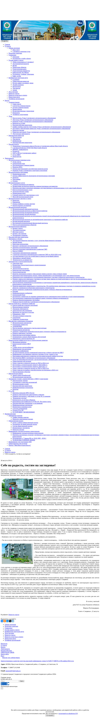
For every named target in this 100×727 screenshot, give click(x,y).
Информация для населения (21, 349)
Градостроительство (19, 272)
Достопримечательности (20, 64)
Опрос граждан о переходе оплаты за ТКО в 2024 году (30, 363)
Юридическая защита (16, 373)
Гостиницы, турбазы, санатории (23, 74)
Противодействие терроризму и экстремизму (27, 403)
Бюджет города (17, 228)
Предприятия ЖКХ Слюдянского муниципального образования (33, 358)
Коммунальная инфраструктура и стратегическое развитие (28, 340)
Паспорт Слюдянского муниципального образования (30, 246)
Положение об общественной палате (24, 424)
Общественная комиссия (20, 81)
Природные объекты (19, 67)
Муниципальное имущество (21, 323)
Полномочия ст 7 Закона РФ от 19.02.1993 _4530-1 (29, 438)
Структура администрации (21, 106)
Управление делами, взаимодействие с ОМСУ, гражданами (28, 379)
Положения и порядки (19, 235)
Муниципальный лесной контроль (24, 214)
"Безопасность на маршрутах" (22, 260)
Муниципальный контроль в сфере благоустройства (29, 211)
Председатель (17, 137)
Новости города (14, 93)
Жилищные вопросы (19, 342)
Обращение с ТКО (18, 314)
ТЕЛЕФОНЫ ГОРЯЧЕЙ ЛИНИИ (23, 440)
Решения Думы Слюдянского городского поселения (29, 170)
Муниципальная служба (20, 384)
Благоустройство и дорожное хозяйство (22, 303)
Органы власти (14, 144)
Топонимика (16, 267)
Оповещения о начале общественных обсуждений (29, 337)
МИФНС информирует (20, 149)
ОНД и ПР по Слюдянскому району (24, 153)
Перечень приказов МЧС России (23, 393)
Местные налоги (18, 232)
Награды (15, 389)
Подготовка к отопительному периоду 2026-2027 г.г (29, 366)
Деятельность (9, 158)
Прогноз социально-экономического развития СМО (29, 249)
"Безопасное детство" (19, 398)
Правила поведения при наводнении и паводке (28, 394)
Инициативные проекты (20, 307)
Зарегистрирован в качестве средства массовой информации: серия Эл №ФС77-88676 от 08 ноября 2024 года (37, 661)
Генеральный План (18, 295)
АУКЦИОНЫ (17, 326)
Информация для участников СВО (20, 442)
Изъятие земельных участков (22, 333)
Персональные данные (20, 380)
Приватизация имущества (21, 330)
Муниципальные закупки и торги (20, 198)
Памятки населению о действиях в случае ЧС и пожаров (31, 396)
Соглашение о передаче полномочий (24, 382)
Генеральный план (18, 163)
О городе (8, 46)
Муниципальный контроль (18, 207)
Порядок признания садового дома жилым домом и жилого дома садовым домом (39, 274)
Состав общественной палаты (22, 426)
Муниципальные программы (18, 172)
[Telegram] (13, 621)
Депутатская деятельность (21, 134)
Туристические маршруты (21, 71)
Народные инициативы (20, 244)
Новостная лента (14, 97)
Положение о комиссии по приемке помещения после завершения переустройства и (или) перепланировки (48, 296)
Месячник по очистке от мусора (23, 312)
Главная (7, 44)
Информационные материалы (22, 405)
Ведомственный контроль (21, 221)
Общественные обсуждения (21, 361)
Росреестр (15, 151)
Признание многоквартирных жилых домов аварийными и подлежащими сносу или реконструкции (46, 275)
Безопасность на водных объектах (23, 400)
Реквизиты (16, 113)
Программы (16, 179)
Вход (2, 656)
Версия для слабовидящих (11, 657)
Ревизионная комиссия (16, 135)
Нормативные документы (21, 428)
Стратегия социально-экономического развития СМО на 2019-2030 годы (36, 254)
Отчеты (15, 181)
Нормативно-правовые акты (21, 407)
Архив (14, 90)
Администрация (14, 102)
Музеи (14, 65)
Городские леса (17, 263)
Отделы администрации (20, 107)
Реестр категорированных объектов (24, 225)
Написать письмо (18, 130)
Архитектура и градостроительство (20, 261)
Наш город (16, 50)
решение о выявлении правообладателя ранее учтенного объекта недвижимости (39, 331)
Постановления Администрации (23, 165)
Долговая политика (18, 230)
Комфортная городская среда (18, 78)
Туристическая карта (19, 69)
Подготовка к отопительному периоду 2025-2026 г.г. (29, 365)
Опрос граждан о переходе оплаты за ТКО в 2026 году (30, 368)
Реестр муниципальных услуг (22, 190)
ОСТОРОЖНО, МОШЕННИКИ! (23, 412)
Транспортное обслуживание (22, 310)
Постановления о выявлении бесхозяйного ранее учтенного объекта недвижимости (40, 298)
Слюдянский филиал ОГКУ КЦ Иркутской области (29, 148)
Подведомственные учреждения (23, 111)
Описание (15, 57)
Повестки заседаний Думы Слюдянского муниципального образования (36, 132)
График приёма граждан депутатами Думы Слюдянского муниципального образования (41, 127)
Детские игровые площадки (21, 316)
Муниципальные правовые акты (19, 160)
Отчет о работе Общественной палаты (25, 422)
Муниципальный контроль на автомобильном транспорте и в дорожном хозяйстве (40, 219)
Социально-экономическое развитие (24, 253)
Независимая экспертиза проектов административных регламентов (35, 186)
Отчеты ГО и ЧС (18, 410)
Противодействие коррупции (22, 125)
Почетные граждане (15, 53)
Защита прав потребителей (21, 375)
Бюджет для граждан (19, 233)
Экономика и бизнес (15, 239)
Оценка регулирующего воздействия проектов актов (30, 169)
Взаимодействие (10, 414)
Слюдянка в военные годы (21, 51)
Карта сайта (5, 654)
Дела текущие (13, 92)
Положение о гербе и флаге (21, 58)
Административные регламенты (23, 184)
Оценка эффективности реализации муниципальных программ (33, 176)
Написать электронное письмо (22, 419)
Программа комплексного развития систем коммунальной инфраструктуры (37, 356)
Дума (10, 116)
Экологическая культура (20, 268)
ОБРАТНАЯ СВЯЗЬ (7, 652)
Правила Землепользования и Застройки (26, 300)
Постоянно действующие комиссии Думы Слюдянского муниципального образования (41, 128)
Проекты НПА (17, 167)
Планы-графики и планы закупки (23, 204)
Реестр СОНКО (17, 251)
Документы (16, 88)
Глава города (16, 104)
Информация (16, 141)
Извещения (16, 202)
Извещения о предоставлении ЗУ (23, 338)
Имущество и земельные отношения (21, 321)
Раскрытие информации (20, 351)
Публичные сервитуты (20, 324)
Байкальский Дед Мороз (20, 72)
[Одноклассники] (5, 621)
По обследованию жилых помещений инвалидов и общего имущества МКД (37, 352)
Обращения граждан (15, 415)
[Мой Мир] (7, 621)
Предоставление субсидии (21, 372)
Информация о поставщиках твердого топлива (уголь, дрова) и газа (35, 354)
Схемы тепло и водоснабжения (22, 347)
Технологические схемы (20, 191)
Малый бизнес (17, 242)
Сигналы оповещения (19, 408)
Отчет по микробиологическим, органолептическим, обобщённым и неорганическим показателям (45, 359)
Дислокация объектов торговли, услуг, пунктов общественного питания (36, 240)
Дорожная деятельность (20, 309)
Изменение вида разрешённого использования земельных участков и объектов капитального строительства (48, 277)
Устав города (16, 162)
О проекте (15, 79)
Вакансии (4, 643)
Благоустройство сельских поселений (25, 305)
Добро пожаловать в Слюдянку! (23, 62)
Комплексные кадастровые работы (24, 335)
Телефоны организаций (16, 99)
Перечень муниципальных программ (24, 247)
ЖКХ (14, 345)
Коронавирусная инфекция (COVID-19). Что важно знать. (31, 401)
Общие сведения (14, 48)
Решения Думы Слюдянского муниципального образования (32, 121)
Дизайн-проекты (18, 85)
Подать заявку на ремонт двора (22, 83)
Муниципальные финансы (17, 226)
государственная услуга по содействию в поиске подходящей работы (35, 256)
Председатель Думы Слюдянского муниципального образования (34, 118)
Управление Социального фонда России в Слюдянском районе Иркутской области (40, 146)
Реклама (15, 291)
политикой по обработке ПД (68, 713)
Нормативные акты (18, 174)
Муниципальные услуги (17, 183)
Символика (12, 55)
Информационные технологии (22, 387)
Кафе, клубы (16, 76)
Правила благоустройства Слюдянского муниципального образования (35, 302)
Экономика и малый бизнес (21, 258)
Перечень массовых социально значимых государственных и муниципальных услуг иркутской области (47, 188)
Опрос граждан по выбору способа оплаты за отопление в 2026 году (35, 370)
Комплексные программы (21, 270)
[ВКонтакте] (2, 621)
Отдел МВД (16, 155)
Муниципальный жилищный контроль (25, 212)
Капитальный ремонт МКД (21, 344)
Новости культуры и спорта (18, 95)
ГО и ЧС (11, 391)
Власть (7, 100)
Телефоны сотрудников (20, 114)
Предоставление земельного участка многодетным (29, 328)
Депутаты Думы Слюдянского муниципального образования (32, 120)
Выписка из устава (18, 123)
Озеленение (16, 317)
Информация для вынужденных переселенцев (24, 431)
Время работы (17, 109)
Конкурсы (15, 200)
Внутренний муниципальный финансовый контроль (30, 223)
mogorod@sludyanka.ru (13, 671)
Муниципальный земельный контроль (25, 209)
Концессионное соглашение (21, 205)
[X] (10, 621)
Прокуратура (16, 156)
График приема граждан (20, 417)
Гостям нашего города (16, 60)
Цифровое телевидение (20, 319)
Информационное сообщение (22, 293)
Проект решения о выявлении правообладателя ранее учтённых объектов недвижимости (42, 289)
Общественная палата (16, 421)
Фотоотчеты (16, 86)
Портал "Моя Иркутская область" (20, 445)
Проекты (15, 177)
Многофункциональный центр (22, 197)
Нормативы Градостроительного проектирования (29, 265)
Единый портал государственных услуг (25, 195)
